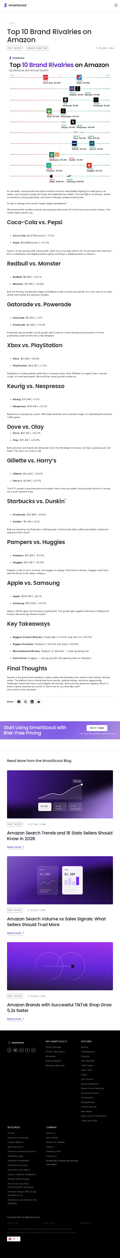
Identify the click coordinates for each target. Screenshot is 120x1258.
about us (50, 1133)
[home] (15, 5)
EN (14, 1239)
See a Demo (52, 1137)
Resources (14, 1127)
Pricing (11, 1133)
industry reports (15, 1142)
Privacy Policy (49, 1223)
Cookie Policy (85, 1223)
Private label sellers (55, 1051)
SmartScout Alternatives (19, 1170)
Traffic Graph (87, 1065)
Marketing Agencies (55, 1065)
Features (86, 1041)
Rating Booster (88, 1102)
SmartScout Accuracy (18, 1165)
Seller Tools (86, 1070)
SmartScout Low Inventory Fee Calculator (22, 1201)
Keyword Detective (90, 1084)
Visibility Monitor (89, 1107)
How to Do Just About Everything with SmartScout (21, 1185)
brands (84, 1047)
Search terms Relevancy (92, 1088)
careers (50, 1147)
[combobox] (13, 1239)
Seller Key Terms (15, 1147)
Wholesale (51, 1056)
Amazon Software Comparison (22, 1174)
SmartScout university (18, 1137)
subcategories (88, 1051)
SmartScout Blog (15, 1156)
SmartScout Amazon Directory (22, 1151)
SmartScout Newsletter (18, 1160)
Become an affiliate (55, 1142)
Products (85, 1056)
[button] (115, 5)
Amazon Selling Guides (18, 1179)
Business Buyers (53, 1061)
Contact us (51, 1156)
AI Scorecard (87, 1097)
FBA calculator (88, 1061)
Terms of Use (12, 1223)
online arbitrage (53, 1047)
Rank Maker (86, 1111)
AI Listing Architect (90, 1093)
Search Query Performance (94, 1116)
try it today (97, 728)
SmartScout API (53, 1151)
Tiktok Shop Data (89, 1120)
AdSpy (84, 1074)
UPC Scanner (87, 1079)
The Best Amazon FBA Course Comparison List (22, 1193)
